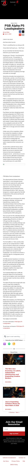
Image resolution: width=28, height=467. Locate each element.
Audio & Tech (14, 23)
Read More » (8, 382)
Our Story (6, 461)
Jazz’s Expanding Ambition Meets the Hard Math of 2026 (12, 403)
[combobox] (14, 336)
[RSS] (14, 344)
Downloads (12, 2)
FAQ (24, 461)
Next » (17, 412)
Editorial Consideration (9, 457)
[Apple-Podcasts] (5, 344)
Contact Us (22, 457)
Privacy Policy (16, 461)
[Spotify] (10, 344)
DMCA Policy (14, 464)
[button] (15, 5)
